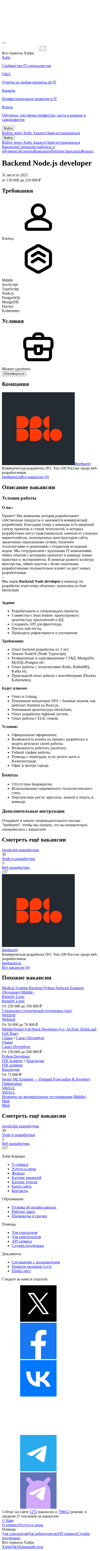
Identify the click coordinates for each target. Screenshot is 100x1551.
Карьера (26, 1547)
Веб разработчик (16, 867)
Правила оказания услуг (32, 1266)
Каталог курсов (24, 1182)
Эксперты (25, 151)
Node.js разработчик (18, 859)
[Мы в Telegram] (38, 1470)
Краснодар (35, 1061)
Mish (6, 1101)
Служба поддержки (28, 1246)
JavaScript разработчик (20, 850)
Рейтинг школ (23, 1212)
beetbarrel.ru (11, 477)
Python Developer (16, 1056)
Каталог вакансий (27, 1178)
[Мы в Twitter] (38, 1320)
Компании (42, 151)
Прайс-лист (21, 1271)
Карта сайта (21, 1186)
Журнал (87, 151)
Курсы (38, 1547)
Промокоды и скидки (29, 1216)
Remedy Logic (13, 997)
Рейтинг (58, 151)
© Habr (8, 1520)
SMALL (8, 1088)
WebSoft (8, 1015)
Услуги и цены (24, 1169)
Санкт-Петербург (30, 1038)
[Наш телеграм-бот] (38, 1507)
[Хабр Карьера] (21, 48)
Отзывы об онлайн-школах (34, 1207)
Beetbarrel (83, 464)
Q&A (14, 1547)
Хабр (6, 1547)
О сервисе (20, 1164)
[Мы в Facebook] (38, 1358)
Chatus (7, 1038)
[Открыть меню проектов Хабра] (4, 42)
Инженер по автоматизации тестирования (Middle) (44, 1097)
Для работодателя (26, 1237)
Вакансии (10, 147)
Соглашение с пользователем (36, 1262)
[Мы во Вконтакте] (38, 1395)
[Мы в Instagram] (38, 1433)
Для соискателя (24, 1232)
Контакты (20, 1191)
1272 (33, 1512)
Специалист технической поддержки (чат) (37, 1011)
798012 (64, 1512)
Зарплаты (73, 151)
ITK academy (12, 1061)
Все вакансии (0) (35, 477)
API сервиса (22, 1241)
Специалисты (29, 147)
